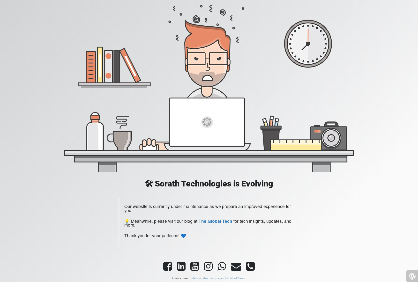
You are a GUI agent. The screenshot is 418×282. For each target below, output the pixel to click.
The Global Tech (215, 221)
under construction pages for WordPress (217, 278)
